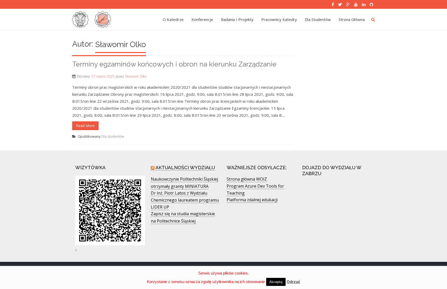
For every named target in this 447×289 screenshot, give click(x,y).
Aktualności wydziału (185, 167)
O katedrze (173, 19)
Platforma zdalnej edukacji (252, 200)
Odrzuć (293, 281)
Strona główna (352, 19)
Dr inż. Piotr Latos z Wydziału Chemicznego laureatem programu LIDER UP (185, 200)
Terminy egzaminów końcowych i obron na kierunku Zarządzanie (174, 64)
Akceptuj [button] (275, 282)
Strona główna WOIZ (247, 179)
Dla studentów (318, 19)
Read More (85, 125)
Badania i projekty (237, 19)
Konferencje (202, 19)
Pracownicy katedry (279, 19)
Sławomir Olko (136, 76)
